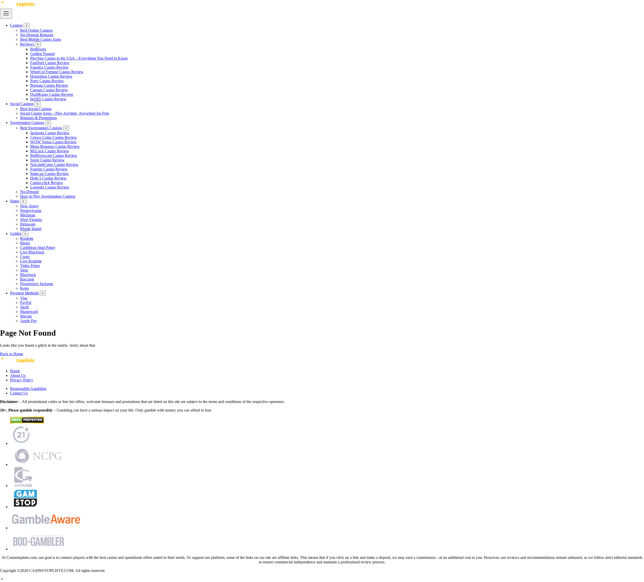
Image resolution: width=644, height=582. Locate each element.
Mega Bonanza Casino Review (55, 146)
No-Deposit (29, 192)
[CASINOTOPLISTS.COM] (17, 362)
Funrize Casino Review (49, 169)
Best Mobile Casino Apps (40, 39)
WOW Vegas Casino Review (53, 142)
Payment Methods (24, 293)
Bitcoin (26, 316)
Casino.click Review (46, 183)
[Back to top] (2, 579)
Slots (24, 270)
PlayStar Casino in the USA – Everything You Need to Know (79, 58)
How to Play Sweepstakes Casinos (47, 196)
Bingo (25, 243)
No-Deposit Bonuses (36, 35)
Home (15, 371)
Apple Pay (28, 321)
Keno (24, 288)
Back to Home (11, 354)
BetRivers (38, 49)
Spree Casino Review (47, 160)
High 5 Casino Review (48, 178)
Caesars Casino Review (49, 90)
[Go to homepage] (17, 6)
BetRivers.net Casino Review (53, 155)
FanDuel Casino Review (49, 63)
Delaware (27, 224)
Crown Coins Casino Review (53, 137)
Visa (23, 298)
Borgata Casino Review (49, 85)
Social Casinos (21, 104)
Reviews (27, 44)
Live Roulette (31, 261)
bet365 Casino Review (48, 99)
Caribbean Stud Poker (37, 247)
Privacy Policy (21, 380)
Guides (15, 233)
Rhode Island (30, 229)
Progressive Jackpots (36, 284)
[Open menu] (6, 14)
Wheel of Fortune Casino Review (57, 72)
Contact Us (19, 393)
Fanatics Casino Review (49, 67)
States (14, 201)
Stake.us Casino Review (49, 173)
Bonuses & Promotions (38, 118)
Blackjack (28, 275)
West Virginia (31, 219)
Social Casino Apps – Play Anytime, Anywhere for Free (64, 113)
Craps (24, 256)
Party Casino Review (47, 81)
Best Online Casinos (36, 30)
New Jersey (29, 206)
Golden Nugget (42, 54)
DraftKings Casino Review (51, 94)
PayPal (25, 302)
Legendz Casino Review (49, 187)
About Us (18, 375)
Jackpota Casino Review (49, 133)
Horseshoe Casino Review (51, 76)
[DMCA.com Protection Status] (27, 422)
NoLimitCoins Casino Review (54, 164)
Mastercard (29, 311)
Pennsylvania (30, 210)
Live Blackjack (32, 252)
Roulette (26, 238)
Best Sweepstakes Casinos (41, 128)
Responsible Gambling (28, 388)
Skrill (24, 307)
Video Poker (30, 265)
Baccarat (27, 279)
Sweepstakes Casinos (27, 122)
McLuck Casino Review (49, 151)
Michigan (27, 215)
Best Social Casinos (36, 109)
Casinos (16, 25)
